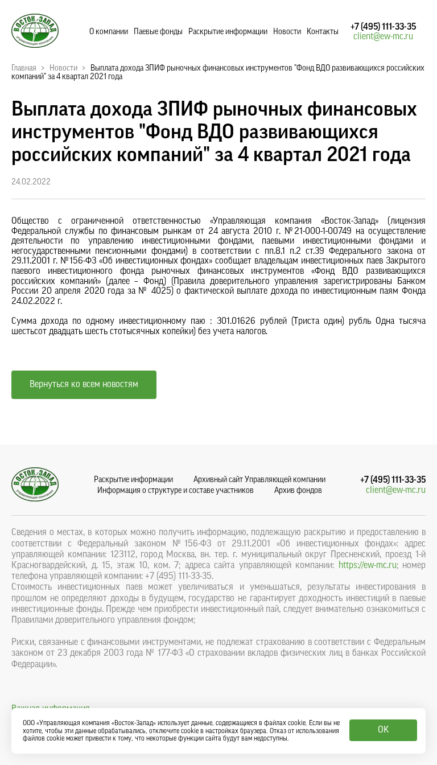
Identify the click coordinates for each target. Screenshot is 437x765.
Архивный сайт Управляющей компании (259, 480)
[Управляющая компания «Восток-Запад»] (35, 45)
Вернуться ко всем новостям (84, 384)
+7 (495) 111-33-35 (383, 26)
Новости (287, 32)
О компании (108, 32)
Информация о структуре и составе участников (175, 491)
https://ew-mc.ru (368, 565)
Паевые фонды (158, 32)
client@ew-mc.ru (383, 36)
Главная (23, 68)
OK (383, 729)
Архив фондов (298, 491)
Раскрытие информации (227, 32)
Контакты (323, 32)
